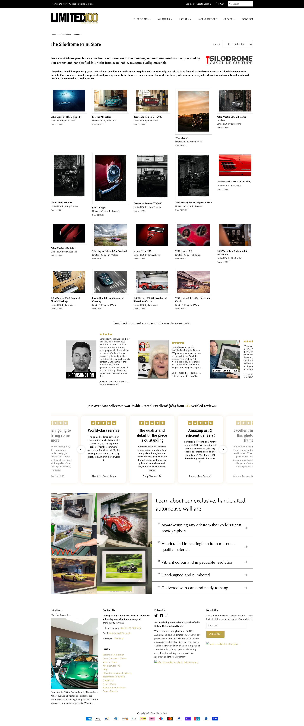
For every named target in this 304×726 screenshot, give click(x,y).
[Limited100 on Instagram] (166, 616)
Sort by (216, 44)
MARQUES (164, 19)
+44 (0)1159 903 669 (129, 628)
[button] (81, 449)
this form (119, 638)
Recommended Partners (114, 676)
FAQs (105, 669)
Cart (222, 3)
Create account (204, 3)
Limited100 (161, 713)
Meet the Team (110, 662)
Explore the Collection (113, 654)
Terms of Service (110, 691)
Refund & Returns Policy (114, 687)
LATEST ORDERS (207, 19)
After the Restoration (60, 615)
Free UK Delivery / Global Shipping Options (72, 3)
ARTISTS (184, 19)
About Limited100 (111, 665)
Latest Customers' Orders (114, 658)
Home (53, 35)
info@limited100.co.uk (119, 633)
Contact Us (108, 680)
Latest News (57, 610)
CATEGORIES (141, 19)
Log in (189, 3)
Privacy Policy (109, 684)
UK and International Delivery (117, 673)
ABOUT (228, 19)
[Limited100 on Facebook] (161, 616)
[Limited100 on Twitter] (156, 616)
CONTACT (247, 19)
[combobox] (240, 3)
